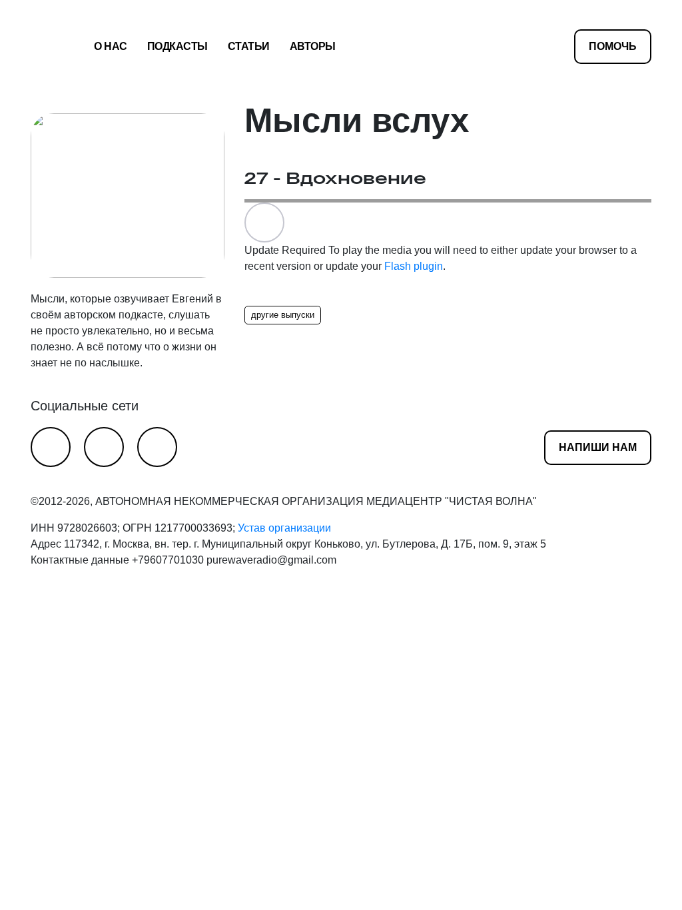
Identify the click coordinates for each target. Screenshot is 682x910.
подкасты (177, 46)
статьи (249, 46)
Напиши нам (598, 447)
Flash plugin (413, 266)
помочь (613, 46)
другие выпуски (282, 315)
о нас (110, 46)
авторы (313, 46)
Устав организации (284, 528)
